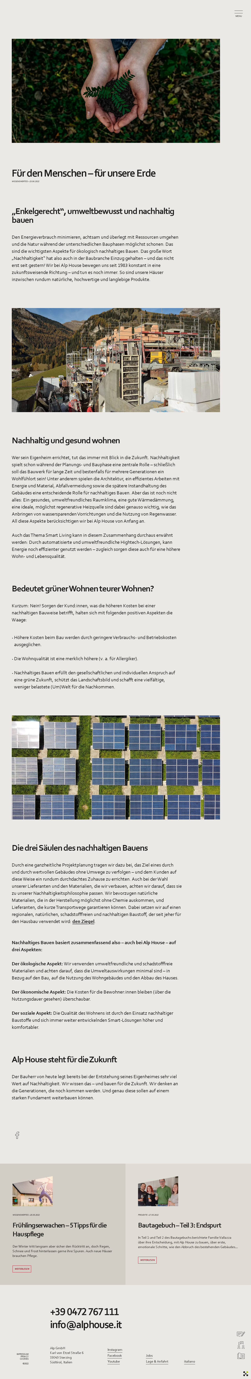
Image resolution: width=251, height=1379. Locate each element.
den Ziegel (83, 921)
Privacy (25, 1356)
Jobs (149, 1356)
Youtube (113, 1362)
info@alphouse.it (85, 1325)
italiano (189, 1362)
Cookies (24, 1359)
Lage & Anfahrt (157, 1362)
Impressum (23, 1354)
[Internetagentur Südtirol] (245, 1373)
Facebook (114, 1356)
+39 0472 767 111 (84, 1312)
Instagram (114, 1350)
